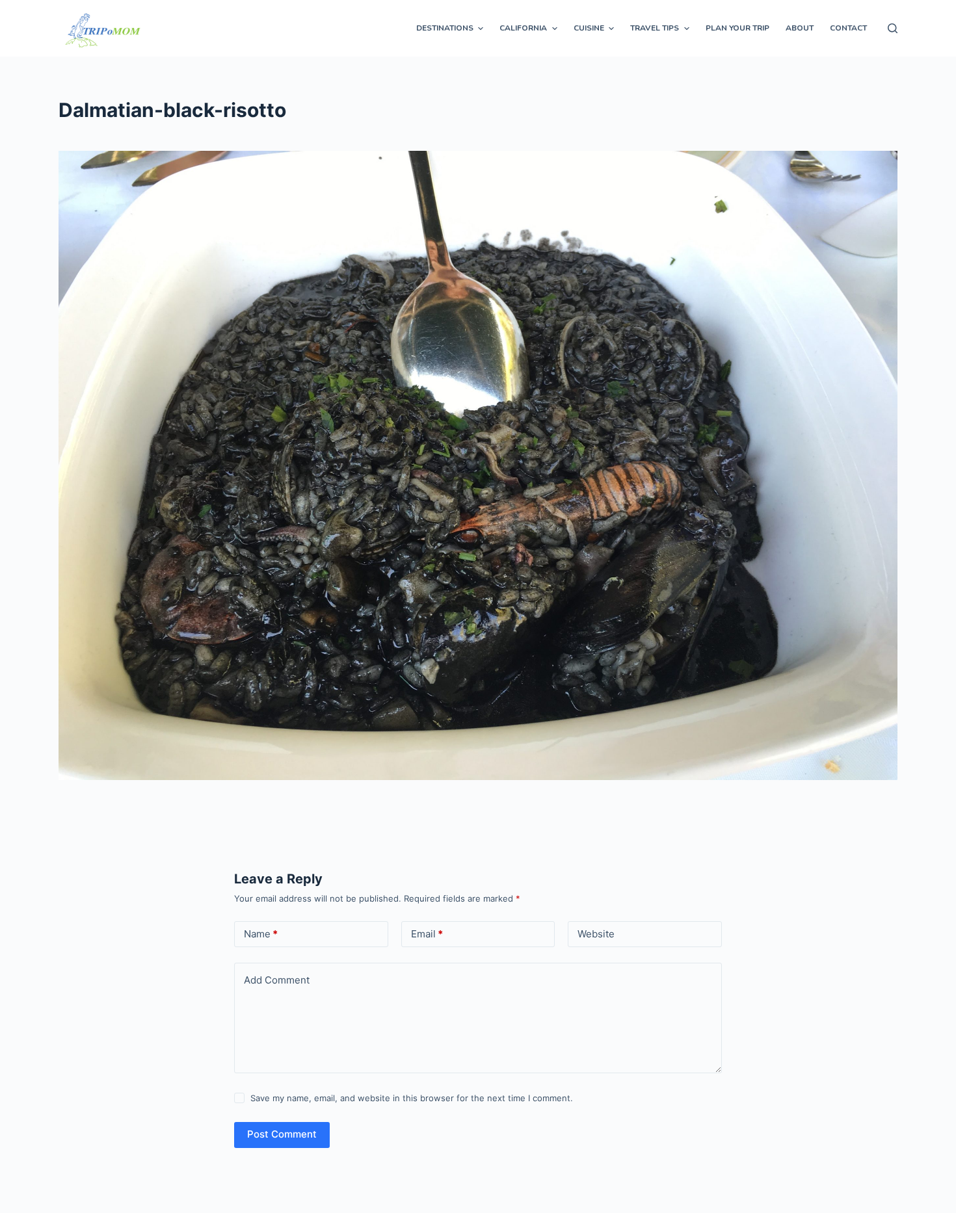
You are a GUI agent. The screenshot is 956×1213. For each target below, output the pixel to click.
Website (596, 934)
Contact (848, 28)
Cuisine (589, 28)
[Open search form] (892, 28)
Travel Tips (654, 28)
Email (427, 934)
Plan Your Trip (737, 28)
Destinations (444, 28)
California (523, 28)
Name (261, 934)
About (800, 28)
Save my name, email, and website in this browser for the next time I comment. (411, 1098)
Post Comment (282, 1134)
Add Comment (277, 980)
